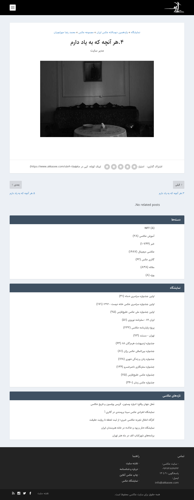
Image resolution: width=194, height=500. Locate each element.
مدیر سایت (97, 50)
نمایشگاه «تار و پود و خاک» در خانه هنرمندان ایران (127, 428)
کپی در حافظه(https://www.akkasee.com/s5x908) (59, 167)
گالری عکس (148, 259)
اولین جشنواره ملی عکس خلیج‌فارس (135, 312)
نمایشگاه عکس (130, 481)
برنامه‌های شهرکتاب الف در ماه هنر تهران (133, 436)
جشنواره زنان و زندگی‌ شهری (140, 359)
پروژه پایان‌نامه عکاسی (142, 328)
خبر (152, 244)
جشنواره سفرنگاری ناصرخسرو (139, 367)
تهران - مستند (147, 336)
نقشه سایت (132, 463)
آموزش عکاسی (146, 236)
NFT (147, 228)
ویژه (152, 275)
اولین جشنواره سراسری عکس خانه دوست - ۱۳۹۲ (128, 304)
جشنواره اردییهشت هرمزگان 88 (138, 343)
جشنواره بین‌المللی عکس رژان (139, 351)
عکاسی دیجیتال (146, 252)
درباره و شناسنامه (129, 469)
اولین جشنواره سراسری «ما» (139, 296)
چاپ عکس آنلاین (129, 475)
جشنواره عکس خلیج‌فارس (141, 375)
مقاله (151, 267)
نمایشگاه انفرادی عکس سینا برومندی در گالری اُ (129, 412)
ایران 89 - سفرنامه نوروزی (141, 320)
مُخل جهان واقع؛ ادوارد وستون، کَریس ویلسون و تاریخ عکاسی (122, 404)
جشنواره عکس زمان (144, 383)
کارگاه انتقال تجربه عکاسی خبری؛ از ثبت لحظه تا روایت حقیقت (121, 420)
